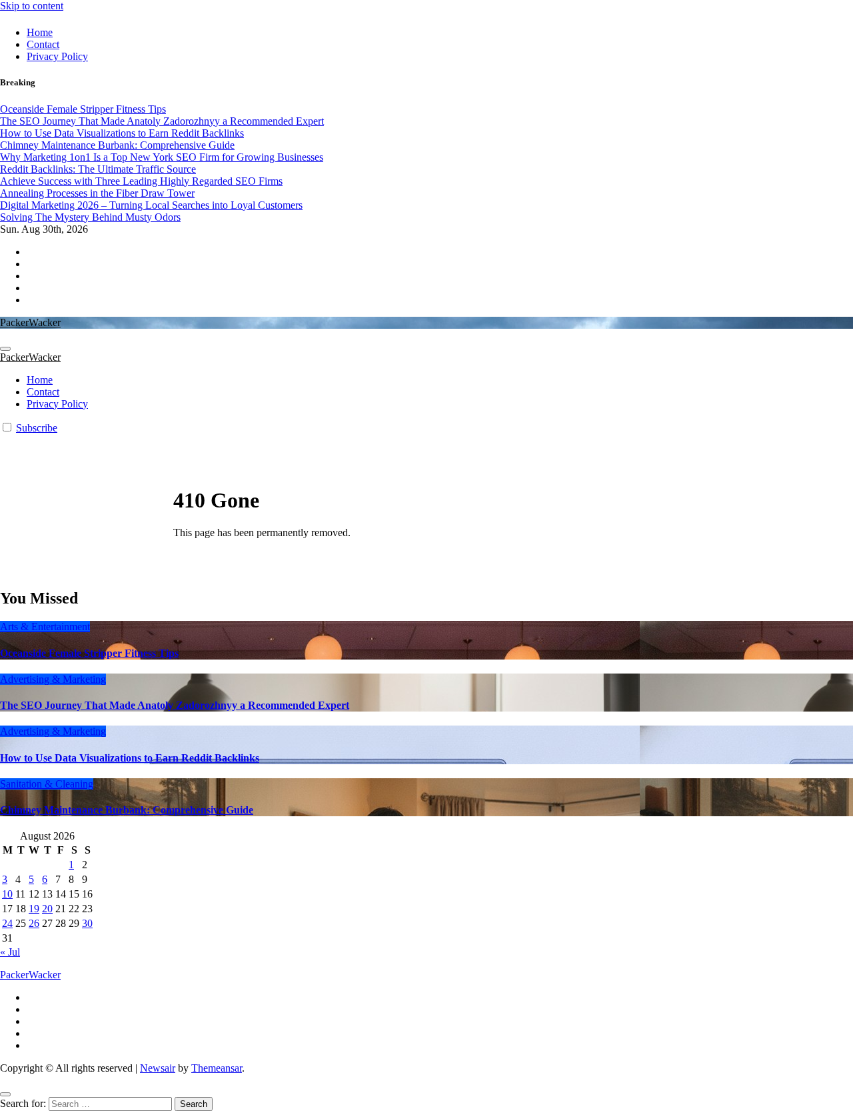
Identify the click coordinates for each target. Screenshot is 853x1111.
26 (34, 923)
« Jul (10, 952)
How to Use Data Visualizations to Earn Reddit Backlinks (129, 758)
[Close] (5, 1094)
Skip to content (31, 5)
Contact (43, 44)
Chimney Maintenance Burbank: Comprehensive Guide (126, 810)
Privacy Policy (57, 56)
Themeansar (216, 1068)
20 (47, 908)
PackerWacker (30, 322)
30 (87, 923)
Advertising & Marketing (53, 679)
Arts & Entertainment (45, 626)
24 (7, 923)
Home (40, 32)
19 (34, 908)
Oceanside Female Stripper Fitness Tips (89, 653)
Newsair (157, 1068)
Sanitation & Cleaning (46, 784)
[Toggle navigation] (5, 349)
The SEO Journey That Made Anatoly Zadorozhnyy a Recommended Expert (174, 705)
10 (7, 894)
